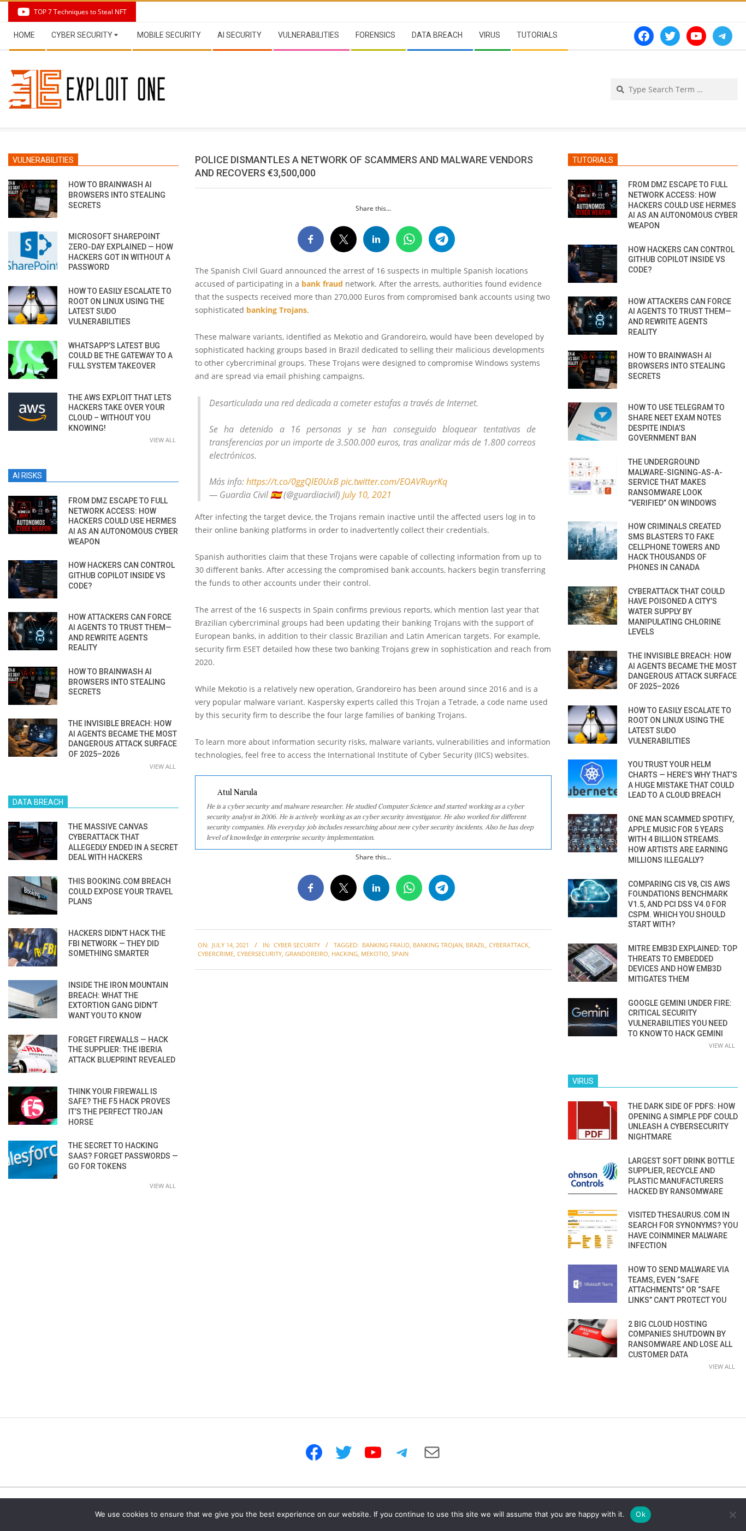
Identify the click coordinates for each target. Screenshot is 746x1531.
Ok (641, 1514)
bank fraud (322, 283)
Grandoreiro (306, 954)
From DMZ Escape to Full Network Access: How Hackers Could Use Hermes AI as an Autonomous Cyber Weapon (123, 521)
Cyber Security (297, 945)
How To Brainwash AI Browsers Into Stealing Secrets (116, 194)
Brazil (476, 945)
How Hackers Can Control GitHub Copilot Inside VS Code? (121, 575)
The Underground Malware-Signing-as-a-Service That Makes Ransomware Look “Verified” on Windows (675, 482)
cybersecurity (259, 954)
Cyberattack (509, 945)
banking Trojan (438, 945)
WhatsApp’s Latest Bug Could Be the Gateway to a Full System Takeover (120, 355)
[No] (732, 1514)
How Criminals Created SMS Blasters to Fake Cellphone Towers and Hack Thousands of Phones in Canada (674, 547)
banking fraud (386, 945)
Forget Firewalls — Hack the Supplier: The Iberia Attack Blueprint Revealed (121, 1049)
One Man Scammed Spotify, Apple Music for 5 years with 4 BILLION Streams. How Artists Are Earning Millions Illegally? (681, 839)
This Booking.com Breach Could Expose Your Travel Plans (120, 891)
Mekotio (374, 954)
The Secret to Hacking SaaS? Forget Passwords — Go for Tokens (123, 1155)
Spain (400, 954)
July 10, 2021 (367, 495)
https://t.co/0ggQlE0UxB (292, 482)
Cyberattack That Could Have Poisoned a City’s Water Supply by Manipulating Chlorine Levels (676, 612)
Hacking (344, 954)
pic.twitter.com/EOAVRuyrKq (394, 482)
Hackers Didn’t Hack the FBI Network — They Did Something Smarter (116, 943)
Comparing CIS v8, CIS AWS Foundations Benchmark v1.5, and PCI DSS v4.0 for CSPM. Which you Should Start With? (679, 904)
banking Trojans (276, 310)
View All (163, 440)
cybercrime (216, 954)
